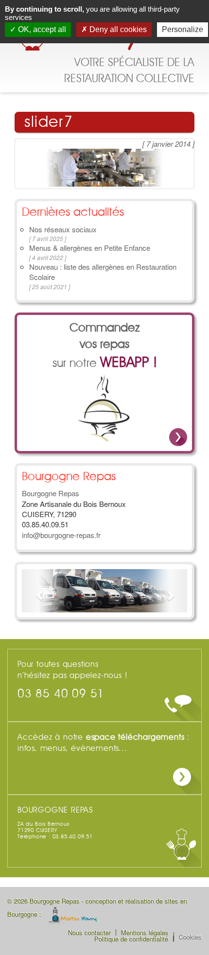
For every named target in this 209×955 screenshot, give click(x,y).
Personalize (182, 29)
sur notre (104, 346)
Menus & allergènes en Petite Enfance (89, 248)
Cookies (190, 936)
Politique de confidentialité (131, 938)
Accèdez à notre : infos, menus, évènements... (103, 742)
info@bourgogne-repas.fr (61, 535)
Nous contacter (89, 932)
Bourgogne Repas (50, 493)
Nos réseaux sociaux (63, 229)
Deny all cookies (117, 29)
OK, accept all (41, 29)
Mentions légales (145, 932)
